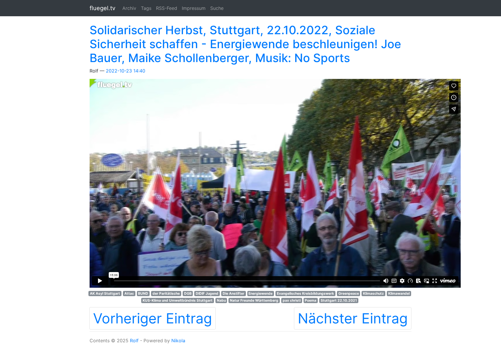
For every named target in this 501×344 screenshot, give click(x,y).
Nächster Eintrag (353, 318)
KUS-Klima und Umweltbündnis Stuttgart (178, 300)
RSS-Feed (166, 8)
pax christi (292, 300)
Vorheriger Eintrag (152, 318)
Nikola (178, 340)
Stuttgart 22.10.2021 (339, 300)
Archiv (129, 8)
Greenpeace (348, 293)
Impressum (194, 8)
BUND (143, 293)
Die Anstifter (233, 293)
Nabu (221, 300)
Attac (129, 293)
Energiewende (260, 293)
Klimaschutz (373, 293)
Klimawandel (399, 293)
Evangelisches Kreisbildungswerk (305, 293)
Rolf (134, 340)
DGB (188, 293)
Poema (310, 300)
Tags (146, 8)
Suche (217, 8)
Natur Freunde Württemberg (254, 300)
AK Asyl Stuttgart (105, 293)
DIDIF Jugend (207, 293)
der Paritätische (166, 293)
